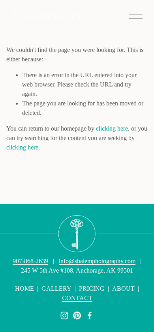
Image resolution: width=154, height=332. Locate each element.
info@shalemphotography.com (97, 261)
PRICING (92, 288)
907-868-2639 (30, 261)
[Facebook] (90, 315)
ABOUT (123, 288)
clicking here (112, 128)
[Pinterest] (77, 315)
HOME (24, 288)
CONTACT (77, 298)
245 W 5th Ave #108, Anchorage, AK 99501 (77, 270)
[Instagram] (64, 315)
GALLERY (56, 288)
